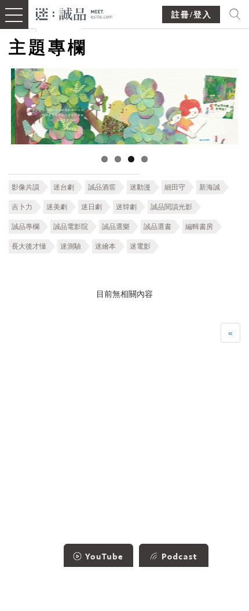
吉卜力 (22, 207)
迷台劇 (63, 187)
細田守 (174, 187)
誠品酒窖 (102, 187)
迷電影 (140, 246)
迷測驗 (70, 246)
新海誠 (209, 187)
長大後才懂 (29, 246)
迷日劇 (91, 207)
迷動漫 (140, 187)
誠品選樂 (116, 227)
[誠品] (74, 13)
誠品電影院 (70, 227)
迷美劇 (56, 207)
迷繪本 (105, 246)
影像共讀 (25, 187)
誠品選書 (157, 227)
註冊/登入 (191, 14)
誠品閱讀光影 (171, 207)
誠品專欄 (25, 227)
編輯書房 (199, 227)
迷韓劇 (126, 207)
